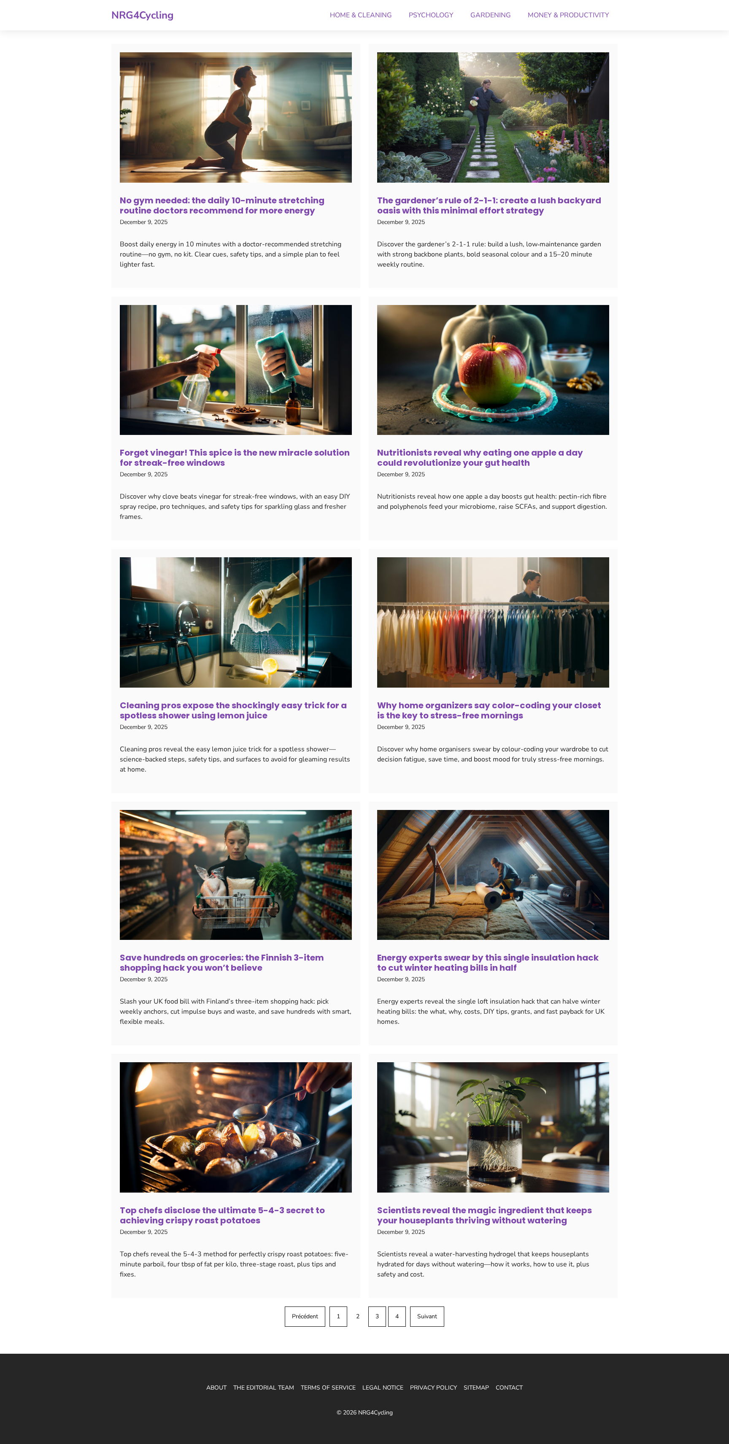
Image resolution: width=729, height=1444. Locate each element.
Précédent (305, 1316)
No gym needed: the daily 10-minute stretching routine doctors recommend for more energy (222, 205)
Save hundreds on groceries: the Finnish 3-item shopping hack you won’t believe (222, 963)
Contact (509, 1388)
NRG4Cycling (142, 15)
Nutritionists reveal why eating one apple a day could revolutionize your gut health (480, 458)
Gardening (490, 15)
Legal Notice (382, 1388)
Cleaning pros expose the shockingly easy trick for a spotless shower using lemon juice (233, 710)
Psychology (431, 15)
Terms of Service (328, 1388)
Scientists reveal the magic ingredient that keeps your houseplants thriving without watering (484, 1215)
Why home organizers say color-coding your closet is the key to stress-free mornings (489, 710)
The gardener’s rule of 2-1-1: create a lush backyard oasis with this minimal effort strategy (489, 205)
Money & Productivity (568, 15)
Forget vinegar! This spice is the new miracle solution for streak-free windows (235, 458)
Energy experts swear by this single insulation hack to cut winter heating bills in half (488, 963)
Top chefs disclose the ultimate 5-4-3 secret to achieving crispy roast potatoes (222, 1215)
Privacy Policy (433, 1388)
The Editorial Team (263, 1388)
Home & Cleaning (361, 15)
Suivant (427, 1316)
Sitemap (476, 1388)
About (216, 1388)
